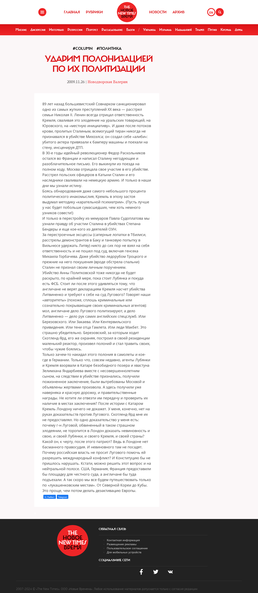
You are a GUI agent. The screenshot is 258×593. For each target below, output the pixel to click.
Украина (149, 29)
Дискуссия (37, 29)
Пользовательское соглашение (127, 548)
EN (211, 12)
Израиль (165, 29)
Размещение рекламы (121, 544)
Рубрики (94, 12)
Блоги (130, 29)
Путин (212, 29)
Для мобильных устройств (124, 552)
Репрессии (75, 29)
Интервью (56, 29)
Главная (72, 12)
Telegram (62, 497)
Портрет (92, 29)
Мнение (21, 29)
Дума (238, 29)
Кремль (226, 29)
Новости (157, 12)
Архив (178, 12)
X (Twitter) (50, 497)
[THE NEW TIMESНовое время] (127, 12)
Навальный (183, 29)
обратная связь (112, 529)
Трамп (199, 29)
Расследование (112, 29)
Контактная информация (123, 540)
